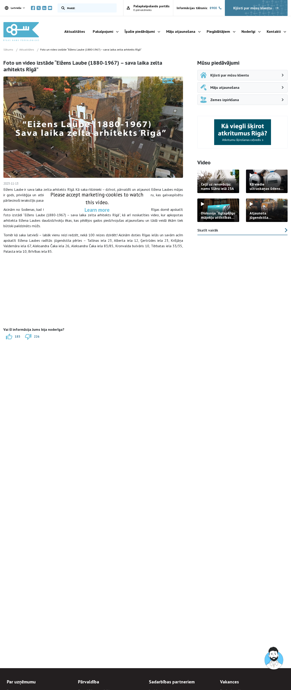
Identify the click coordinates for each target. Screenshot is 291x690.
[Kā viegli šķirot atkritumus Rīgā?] (242, 132)
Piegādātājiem (218, 31)
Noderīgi (248, 31)
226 (36, 336)
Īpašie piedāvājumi (140, 31)
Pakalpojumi (103, 31)
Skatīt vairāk (207, 230)
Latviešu (16, 8)
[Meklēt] (62, 8)
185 (17, 336)
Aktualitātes (74, 31)
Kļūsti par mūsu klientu (252, 8)
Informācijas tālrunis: (197, 8)
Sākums (8, 49)
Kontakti (274, 31)
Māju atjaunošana (180, 31)
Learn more (97, 209)
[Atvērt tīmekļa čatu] (274, 658)
